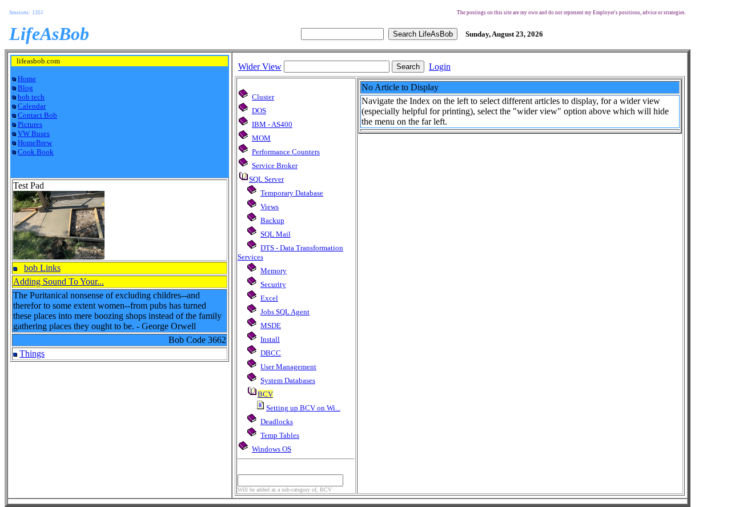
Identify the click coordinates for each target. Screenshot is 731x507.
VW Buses (34, 133)
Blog (25, 87)
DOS (259, 110)
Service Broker (275, 165)
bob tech (31, 97)
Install (270, 339)
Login (440, 66)
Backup (272, 220)
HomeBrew (35, 142)
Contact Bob (37, 115)
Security (273, 284)
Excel (269, 298)
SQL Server (266, 179)
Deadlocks (276, 421)
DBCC (270, 353)
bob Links (42, 268)
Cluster (263, 97)
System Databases (287, 380)
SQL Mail (275, 234)
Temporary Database (291, 193)
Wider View (260, 66)
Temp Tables (279, 435)
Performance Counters (286, 151)
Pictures (30, 124)
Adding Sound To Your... (58, 281)
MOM (261, 138)
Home (27, 78)
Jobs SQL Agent (285, 312)
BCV (265, 394)
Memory (273, 270)
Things (32, 353)
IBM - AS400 (272, 124)
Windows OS (271, 449)
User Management (288, 366)
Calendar (32, 106)
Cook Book (36, 151)
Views (269, 206)
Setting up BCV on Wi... (303, 408)
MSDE (270, 325)
